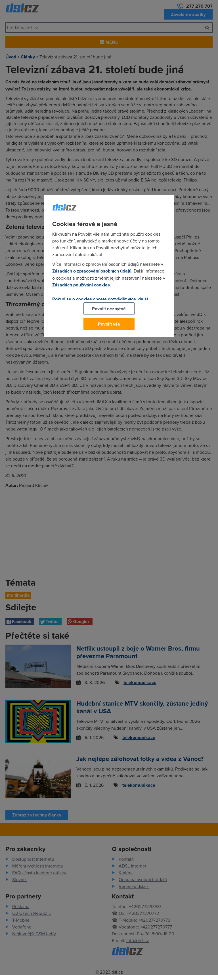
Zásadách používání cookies (81, 285)
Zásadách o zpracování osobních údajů (91, 271)
